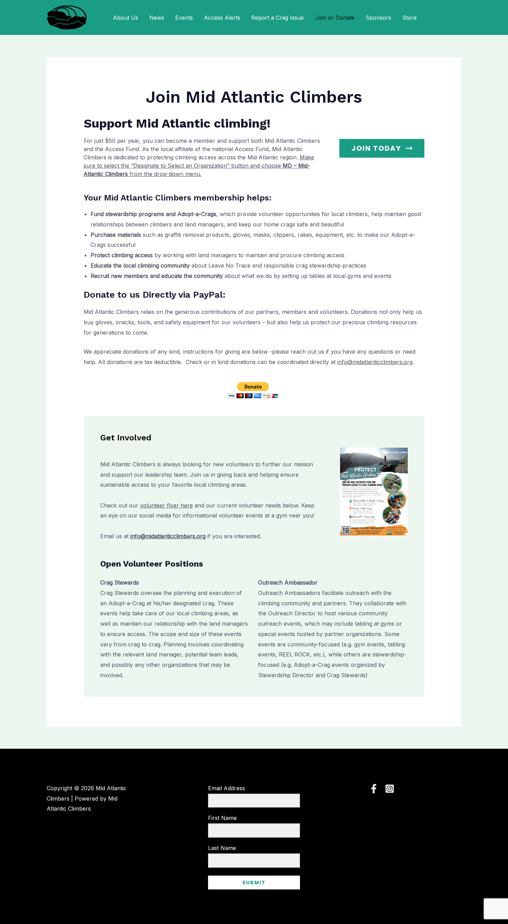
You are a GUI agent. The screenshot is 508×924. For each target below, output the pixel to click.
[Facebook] (373, 788)
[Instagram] (389, 788)
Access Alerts (222, 17)
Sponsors (378, 17)
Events (184, 17)
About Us (125, 17)
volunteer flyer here (166, 505)
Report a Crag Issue (277, 17)
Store (409, 17)
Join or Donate (335, 17)
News (156, 17)
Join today (376, 148)
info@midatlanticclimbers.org (375, 361)
